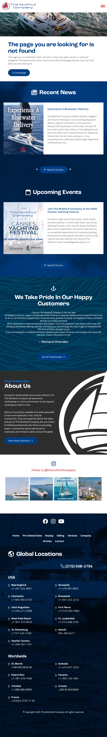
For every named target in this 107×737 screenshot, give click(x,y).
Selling (60, 535)
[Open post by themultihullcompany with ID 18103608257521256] (90, 488)
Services (72, 535)
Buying (49, 535)
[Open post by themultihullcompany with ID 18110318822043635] (41, 488)
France (15, 697)
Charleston (17, 596)
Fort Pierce (64, 607)
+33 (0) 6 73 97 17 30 (23, 701)
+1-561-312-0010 (21, 622)
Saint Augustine (20, 607)
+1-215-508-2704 (68, 622)
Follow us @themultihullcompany (54, 470)
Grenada (63, 663)
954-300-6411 (66, 633)
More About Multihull (19, 440)
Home (16, 535)
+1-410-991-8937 (68, 588)
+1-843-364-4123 (21, 600)
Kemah (62, 629)
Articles (47, 541)
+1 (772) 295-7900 (68, 611)
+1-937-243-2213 (68, 600)
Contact (59, 541)
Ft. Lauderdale (66, 618)
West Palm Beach (21, 618)
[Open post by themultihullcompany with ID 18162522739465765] (17, 488)
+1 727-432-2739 (21, 633)
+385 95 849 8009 (68, 689)
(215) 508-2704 (79, 566)
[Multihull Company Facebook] (45, 522)
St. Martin (17, 663)
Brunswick (64, 596)
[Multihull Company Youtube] (61, 522)
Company (86, 535)
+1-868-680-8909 (21, 689)
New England (18, 585)
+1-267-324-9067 (21, 588)
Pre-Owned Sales (32, 535)
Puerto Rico (17, 675)
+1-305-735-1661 (68, 678)
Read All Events (55, 265)
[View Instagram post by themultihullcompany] (26, 498)
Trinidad (16, 686)
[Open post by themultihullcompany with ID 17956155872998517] (65, 488)
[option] (53, 128)
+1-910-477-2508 (21, 611)
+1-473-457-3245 (68, 667)
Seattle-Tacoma (20, 641)
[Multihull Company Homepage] (19, 6)
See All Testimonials (52, 357)
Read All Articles (55, 169)
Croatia (62, 686)
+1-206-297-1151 (21, 644)
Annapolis (64, 585)
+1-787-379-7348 (21, 678)
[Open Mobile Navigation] (103, 6)
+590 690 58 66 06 (21, 667)
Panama (63, 675)
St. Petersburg (19, 629)
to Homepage (19, 72)
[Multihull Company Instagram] (53, 522)
